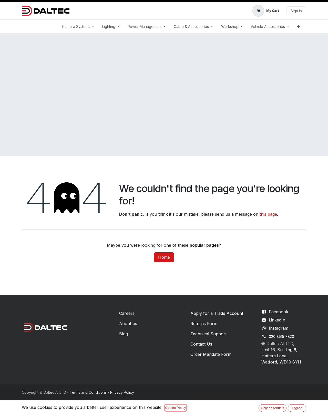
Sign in (296, 11)
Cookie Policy (175, 408)
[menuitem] (78, 26)
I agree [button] (297, 408)
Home (164, 257)
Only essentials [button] (272, 408)
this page (268, 214)
